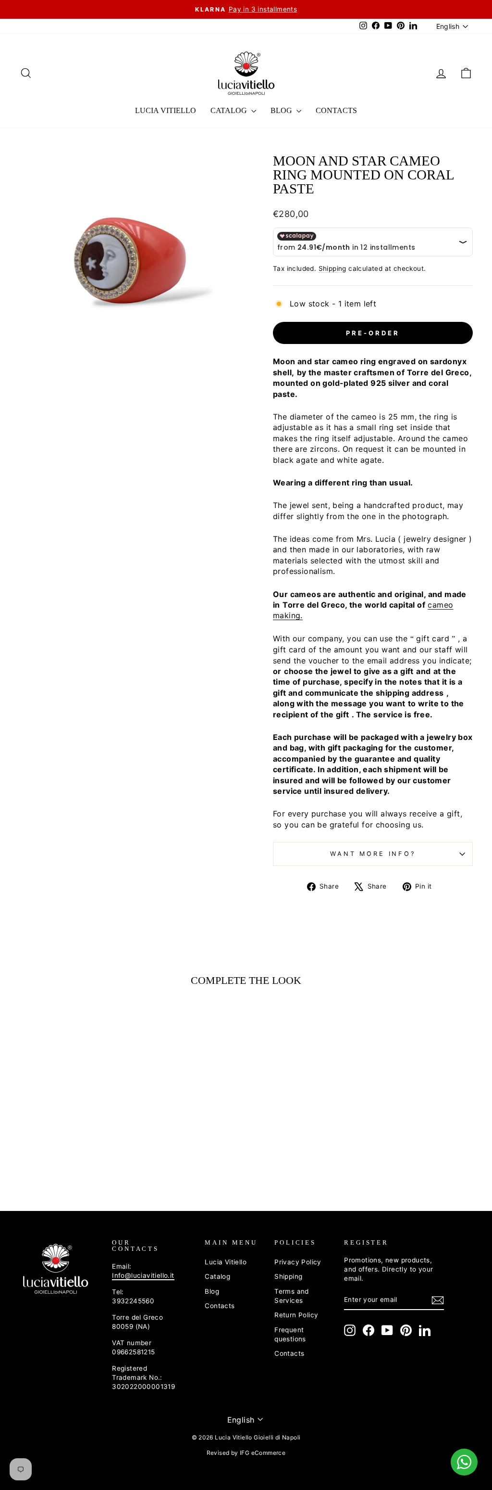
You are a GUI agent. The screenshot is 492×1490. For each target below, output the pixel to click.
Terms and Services (291, 1295)
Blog (282, 110)
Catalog (229, 110)
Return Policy (296, 1315)
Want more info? (373, 853)
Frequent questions (290, 1334)
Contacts (336, 110)
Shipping (332, 268)
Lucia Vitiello (165, 110)
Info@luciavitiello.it (143, 1275)
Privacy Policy (297, 1262)
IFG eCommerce (262, 1452)
